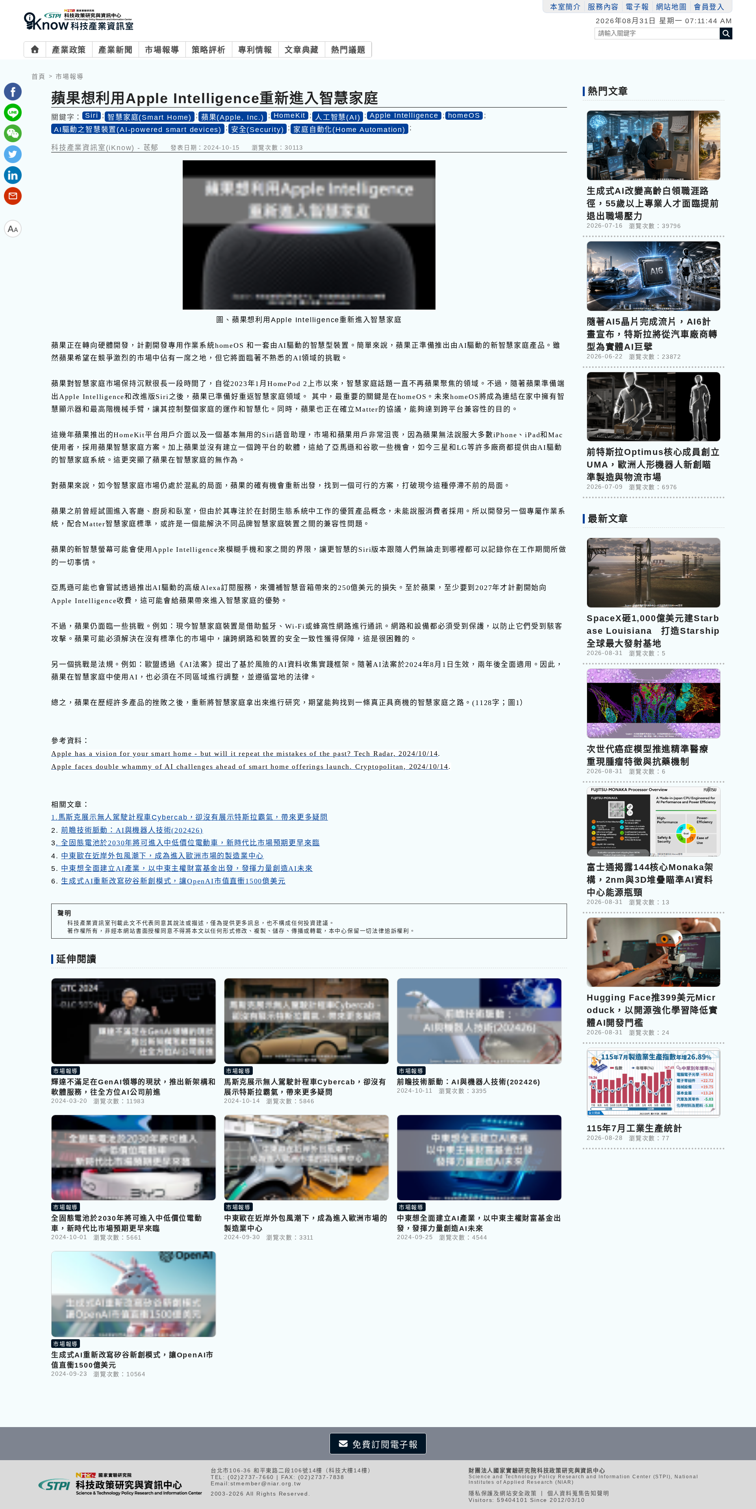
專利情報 (255, 50)
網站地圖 (671, 7)
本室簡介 (565, 7)
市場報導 (162, 50)
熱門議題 (348, 50)
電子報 (637, 7)
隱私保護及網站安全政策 (503, 1493)
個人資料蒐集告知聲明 (578, 1493)
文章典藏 (302, 50)
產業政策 (69, 50)
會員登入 (709, 7)
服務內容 (603, 7)
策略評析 (209, 50)
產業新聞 (115, 50)
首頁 (39, 76)
